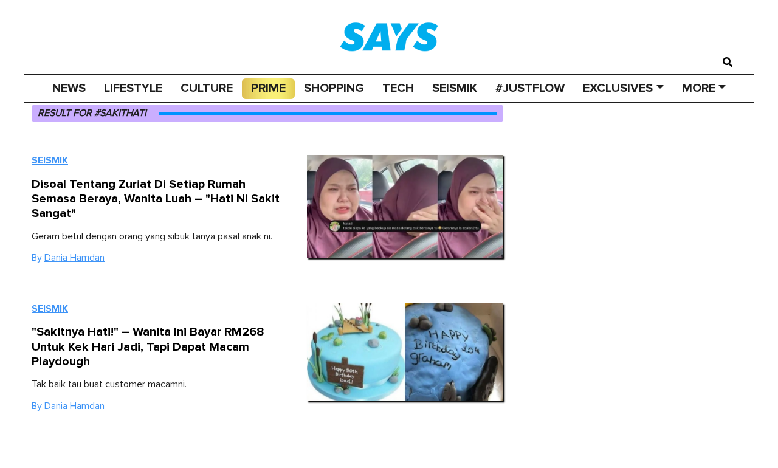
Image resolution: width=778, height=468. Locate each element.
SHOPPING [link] (334, 88)
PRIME (268, 88)
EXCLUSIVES (618, 88)
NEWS (69, 88)
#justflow (530, 88)
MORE (698, 88)
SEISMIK (454, 88)
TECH (398, 88)
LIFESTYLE (133, 88)
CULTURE (207, 88)
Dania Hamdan (74, 258)
